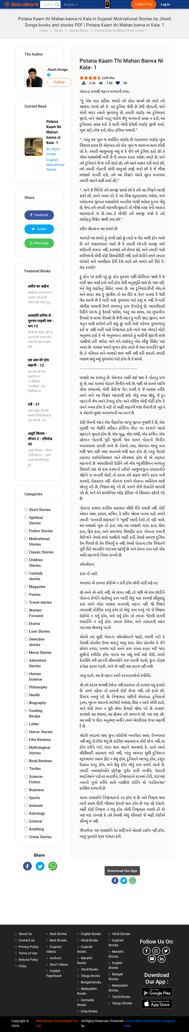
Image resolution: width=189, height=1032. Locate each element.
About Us (25, 934)
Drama (34, 623)
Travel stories (40, 602)
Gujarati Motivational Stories (55, 164)
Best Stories (58, 934)
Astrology (37, 813)
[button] (57, 4)
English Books (91, 934)
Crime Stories (40, 837)
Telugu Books (90, 976)
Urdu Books (89, 1011)
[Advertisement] (39, 902)
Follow (59, 82)
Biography (37, 703)
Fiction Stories (41, 531)
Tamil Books (89, 969)
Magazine (37, 587)
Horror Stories (41, 732)
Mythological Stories (39, 750)
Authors (55, 958)
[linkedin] (161, 959)
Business (36, 790)
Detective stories (36, 642)
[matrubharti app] (107, 4)
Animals (36, 805)
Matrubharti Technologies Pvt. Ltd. (57, 1023)
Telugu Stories (122, 1003)
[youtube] (152, 959)
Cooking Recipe (35, 713)
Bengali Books (91, 982)
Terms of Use (28, 953)
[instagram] (156, 951)
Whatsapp (41, 243)
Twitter (41, 229)
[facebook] (147, 951)
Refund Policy (28, 959)
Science (35, 821)
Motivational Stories (39, 542)
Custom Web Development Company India (149, 1023)
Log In (166, 4)
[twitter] (166, 951)
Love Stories (39, 631)
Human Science (35, 677)
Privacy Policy (28, 947)
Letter (34, 724)
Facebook (40, 215)
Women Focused (36, 613)
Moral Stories (40, 652)
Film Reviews (40, 740)
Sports (34, 798)
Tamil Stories (121, 997)
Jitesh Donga (57, 70)
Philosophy (38, 687)
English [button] (69, 4)
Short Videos (59, 964)
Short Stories (40, 510)
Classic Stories (41, 552)
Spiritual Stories (36, 520)
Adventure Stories (37, 663)
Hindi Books (89, 940)
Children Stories (36, 563)
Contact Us (27, 940)
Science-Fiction (36, 779)
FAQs (22, 966)
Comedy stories (36, 576)
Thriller (35, 769)
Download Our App (122, 871)
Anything (36, 829)
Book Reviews (40, 761)
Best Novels (58, 940)
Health (34, 695)
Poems (35, 594)
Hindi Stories (121, 934)
